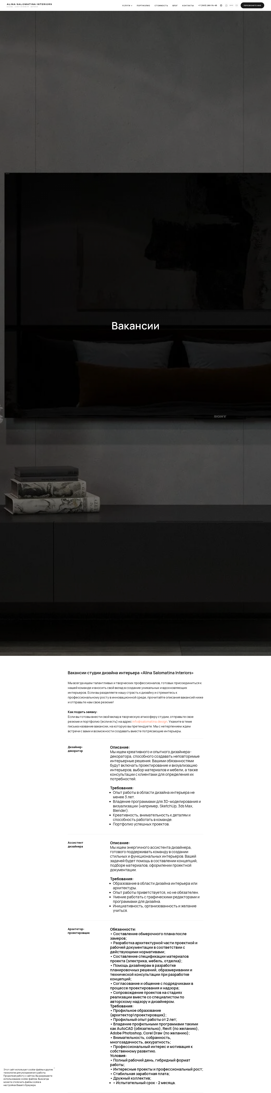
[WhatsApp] (226, 5)
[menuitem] (143, 5)
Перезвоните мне (252, 5)
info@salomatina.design (149, 721)
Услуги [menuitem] (126, 5)
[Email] (236, 5)
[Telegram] (221, 5)
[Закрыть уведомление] (54, 1068)
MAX (231, 5)
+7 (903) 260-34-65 (207, 5)
